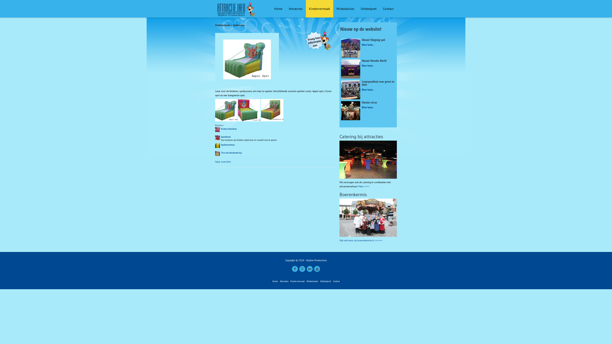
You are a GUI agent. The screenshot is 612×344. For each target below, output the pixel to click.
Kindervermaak (319, 9)
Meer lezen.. (368, 45)
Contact (388, 9)
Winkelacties (345, 9)
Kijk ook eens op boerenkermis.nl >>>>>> (360, 240)
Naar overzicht (223, 161)
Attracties (296, 9)
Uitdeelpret (369, 9)
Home (278, 9)
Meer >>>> (363, 186)
